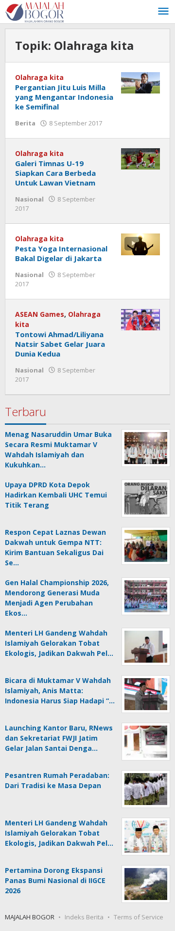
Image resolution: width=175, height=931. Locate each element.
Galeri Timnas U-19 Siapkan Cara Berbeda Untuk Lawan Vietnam (55, 172)
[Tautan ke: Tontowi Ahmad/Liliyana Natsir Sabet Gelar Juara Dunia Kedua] (140, 319)
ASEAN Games (39, 314)
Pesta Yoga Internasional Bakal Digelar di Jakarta (61, 253)
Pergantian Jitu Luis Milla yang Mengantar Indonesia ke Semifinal (64, 96)
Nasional (29, 199)
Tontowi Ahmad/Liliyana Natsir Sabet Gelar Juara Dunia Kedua (60, 343)
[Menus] (163, 11)
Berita (25, 123)
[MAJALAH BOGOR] (34, 11)
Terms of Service (138, 917)
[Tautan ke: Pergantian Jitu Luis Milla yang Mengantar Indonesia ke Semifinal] (140, 82)
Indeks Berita (84, 917)
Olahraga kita (39, 77)
